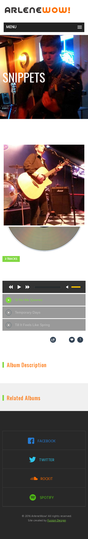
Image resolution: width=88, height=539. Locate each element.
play (19, 287)
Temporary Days (27, 312)
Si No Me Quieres (28, 300)
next (27, 286)
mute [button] (68, 287)
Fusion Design (56, 520)
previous (10, 286)
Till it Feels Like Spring (32, 325)
